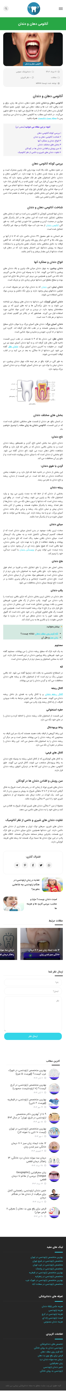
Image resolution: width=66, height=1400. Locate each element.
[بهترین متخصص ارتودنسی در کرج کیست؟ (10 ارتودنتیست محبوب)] (54, 1088)
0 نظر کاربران (26, 77)
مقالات (53, 77)
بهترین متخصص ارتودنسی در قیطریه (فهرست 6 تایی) (27, 1101)
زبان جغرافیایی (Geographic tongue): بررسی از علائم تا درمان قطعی (29, 1175)
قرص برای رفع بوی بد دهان (50, 1355)
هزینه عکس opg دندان (52, 1306)
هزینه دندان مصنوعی (53, 1322)
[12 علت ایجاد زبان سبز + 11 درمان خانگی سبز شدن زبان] (54, 1147)
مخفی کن (20, 127)
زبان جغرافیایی (56, 1363)
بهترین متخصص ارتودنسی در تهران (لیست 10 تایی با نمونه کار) (27, 1130)
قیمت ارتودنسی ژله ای (52, 1318)
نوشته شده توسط (46, 83)
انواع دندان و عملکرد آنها (49, 141)
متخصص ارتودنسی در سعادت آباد (47, 1284)
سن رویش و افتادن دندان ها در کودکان (43, 148)
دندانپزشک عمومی (23, 71)
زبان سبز (54, 637)
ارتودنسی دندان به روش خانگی (48, 1348)
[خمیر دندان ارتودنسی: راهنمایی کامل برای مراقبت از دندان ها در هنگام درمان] (54, 1194)
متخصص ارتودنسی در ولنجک (49, 1268)
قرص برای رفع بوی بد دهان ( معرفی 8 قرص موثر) (26, 1210)
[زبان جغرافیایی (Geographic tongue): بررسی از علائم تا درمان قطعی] (54, 1176)
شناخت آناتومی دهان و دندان (47, 137)
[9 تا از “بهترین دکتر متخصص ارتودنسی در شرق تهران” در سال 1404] (54, 1118)
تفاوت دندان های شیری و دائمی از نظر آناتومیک (39, 152)
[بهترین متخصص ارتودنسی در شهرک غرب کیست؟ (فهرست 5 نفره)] (54, 1074)
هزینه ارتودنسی (56, 1310)
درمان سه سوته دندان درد (51, 1359)
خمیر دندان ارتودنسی (53, 1367)
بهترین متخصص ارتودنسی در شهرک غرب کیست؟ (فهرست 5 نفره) (27, 1072)
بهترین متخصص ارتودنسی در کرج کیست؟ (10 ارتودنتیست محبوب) (28, 1086)
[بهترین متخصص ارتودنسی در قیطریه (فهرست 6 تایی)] (54, 1103)
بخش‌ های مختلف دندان (49, 144)
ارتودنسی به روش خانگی (51, 1371)
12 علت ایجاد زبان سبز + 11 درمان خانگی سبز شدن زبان (28, 1145)
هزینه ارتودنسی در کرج (52, 1314)
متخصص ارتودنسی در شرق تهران (48, 1261)
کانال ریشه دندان (54, 694)
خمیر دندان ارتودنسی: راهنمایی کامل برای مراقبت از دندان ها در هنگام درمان (27, 1194)
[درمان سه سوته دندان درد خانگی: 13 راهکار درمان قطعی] (54, 1161)
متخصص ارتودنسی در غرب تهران (48, 1265)
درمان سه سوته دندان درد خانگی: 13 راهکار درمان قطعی (27, 1159)
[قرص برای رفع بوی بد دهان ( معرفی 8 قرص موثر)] (54, 1212)
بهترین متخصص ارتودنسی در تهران (47, 1257)
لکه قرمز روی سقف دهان (46, 633)
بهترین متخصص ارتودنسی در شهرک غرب (44, 1280)
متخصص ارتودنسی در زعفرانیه (49, 1276)
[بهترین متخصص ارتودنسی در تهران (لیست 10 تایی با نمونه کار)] (54, 1132)
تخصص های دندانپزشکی (51, 1344)
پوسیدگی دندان (27, 549)
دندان (44, 287)
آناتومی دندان (52, 225)
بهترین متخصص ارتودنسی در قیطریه (46, 1272)
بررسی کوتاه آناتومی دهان (49, 133)
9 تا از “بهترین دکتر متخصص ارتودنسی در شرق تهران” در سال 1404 (27, 1116)
